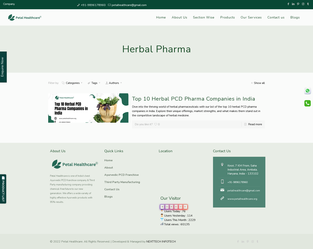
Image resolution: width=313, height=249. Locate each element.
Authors (114, 83)
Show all (259, 83)
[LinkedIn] (293, 4)
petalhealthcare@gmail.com (129, 5)
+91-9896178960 (93, 5)
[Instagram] (303, 4)
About (108, 168)
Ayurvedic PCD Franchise (121, 175)
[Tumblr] (308, 4)
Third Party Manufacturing (122, 182)
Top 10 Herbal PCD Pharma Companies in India (193, 99)
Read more (255, 124)
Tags (94, 83)
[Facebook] (288, 4)
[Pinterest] (298, 4)
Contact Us (112, 189)
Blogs (108, 197)
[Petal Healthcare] (25, 17)
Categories (73, 83)
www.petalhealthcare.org (242, 199)
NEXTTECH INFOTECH (160, 242)
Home (108, 160)
